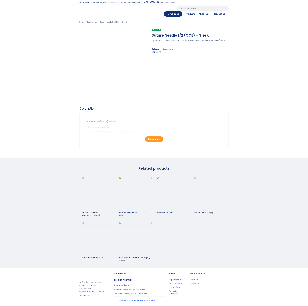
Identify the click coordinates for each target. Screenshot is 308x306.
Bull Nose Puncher (165, 212)
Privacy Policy (175, 287)
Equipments (92, 22)
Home (81, 22)
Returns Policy (175, 283)
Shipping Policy (176, 279)
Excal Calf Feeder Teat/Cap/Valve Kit (91, 214)
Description (87, 108)
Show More (154, 138)
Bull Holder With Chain (92, 257)
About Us (194, 279)
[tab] (87, 108)
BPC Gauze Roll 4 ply (203, 212)
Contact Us (195, 283)
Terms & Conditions (174, 292)
